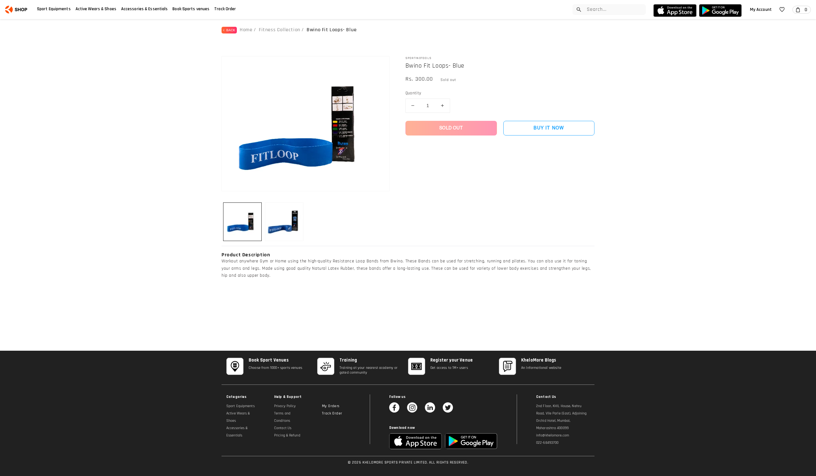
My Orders (331, 406)
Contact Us (282, 428)
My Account (761, 9)
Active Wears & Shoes (96, 9)
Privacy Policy (285, 406)
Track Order (225, 9)
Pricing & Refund (287, 435)
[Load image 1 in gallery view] (242, 221)
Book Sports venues (190, 9)
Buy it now (549, 128)
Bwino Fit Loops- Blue (332, 29)
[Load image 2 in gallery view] (284, 221)
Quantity (413, 93)
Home (246, 29)
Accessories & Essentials (144, 9)
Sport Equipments (54, 9)
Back (229, 30)
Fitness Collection (279, 29)
